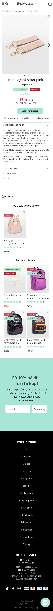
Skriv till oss (28, 560)
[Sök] (6, 3)
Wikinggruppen (34, 607)
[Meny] (2, 3)
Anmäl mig (39, 409)
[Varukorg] (50, 4)
